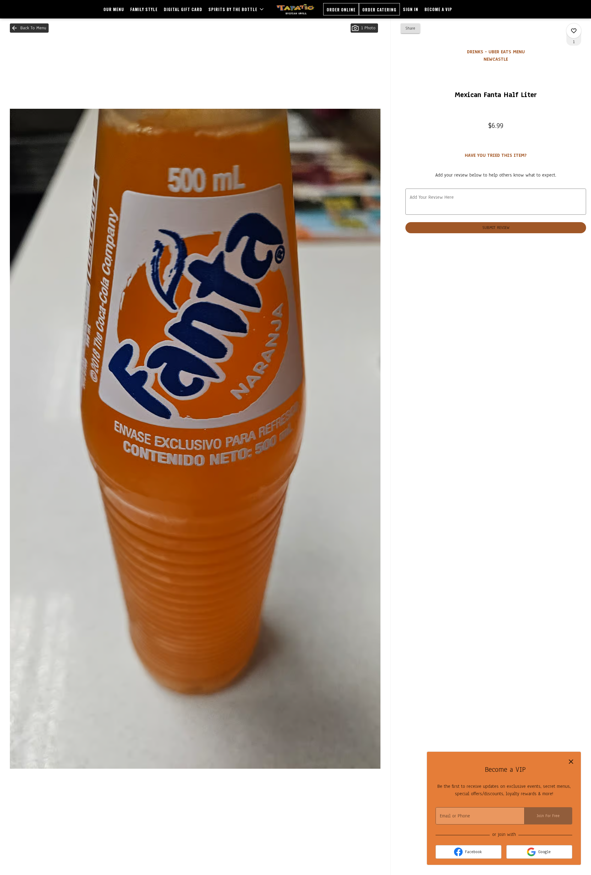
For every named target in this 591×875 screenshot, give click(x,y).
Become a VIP (438, 9)
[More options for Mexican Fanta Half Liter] (573, 30)
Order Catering (379, 9)
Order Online (341, 9)
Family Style (144, 9)
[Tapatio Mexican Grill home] (295, 9)
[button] (236, 9)
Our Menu (113, 9)
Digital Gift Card (183, 9)
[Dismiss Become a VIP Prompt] (571, 761)
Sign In (410, 9)
